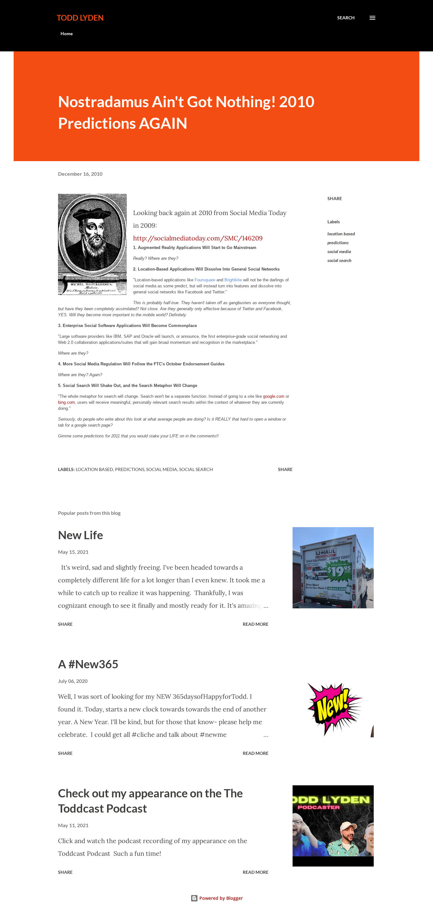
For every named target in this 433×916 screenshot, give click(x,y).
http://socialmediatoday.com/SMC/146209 (198, 238)
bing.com (66, 402)
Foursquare (205, 280)
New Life (80, 535)
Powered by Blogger (220, 898)
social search (339, 260)
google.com (273, 396)
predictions (338, 242)
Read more (255, 624)
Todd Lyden (80, 17)
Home (67, 33)
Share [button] (334, 198)
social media (339, 251)
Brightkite (233, 280)
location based (341, 233)
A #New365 (88, 664)
